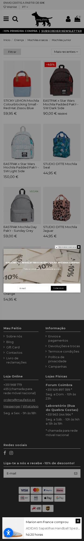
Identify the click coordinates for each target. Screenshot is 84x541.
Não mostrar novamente (67, 247)
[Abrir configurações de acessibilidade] (8, 532)
